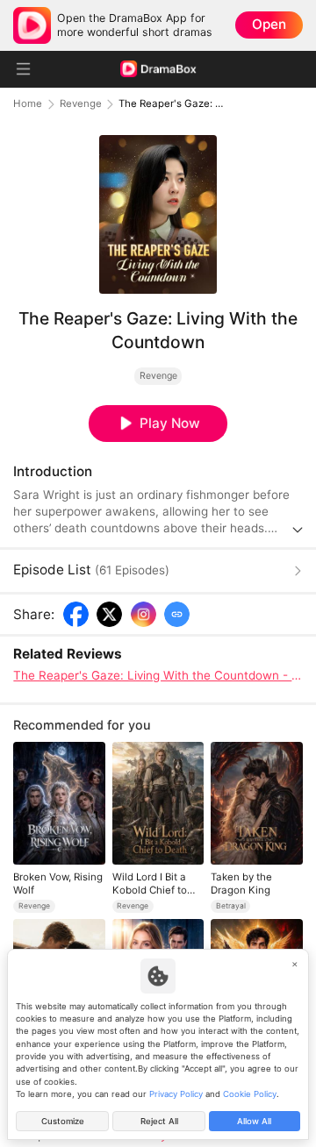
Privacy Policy (176, 1094)
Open (269, 24)
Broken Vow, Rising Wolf (58, 883)
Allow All (254, 1121)
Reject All (159, 1121)
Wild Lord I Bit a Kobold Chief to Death (149, 883)
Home (27, 104)
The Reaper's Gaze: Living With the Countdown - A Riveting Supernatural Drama (157, 675)
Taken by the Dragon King (241, 883)
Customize (62, 1121)
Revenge (81, 104)
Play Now (170, 423)
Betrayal (231, 905)
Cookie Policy (249, 1094)
